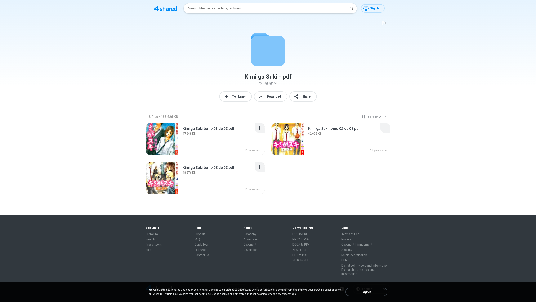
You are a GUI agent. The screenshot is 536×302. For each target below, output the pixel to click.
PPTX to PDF (300, 239)
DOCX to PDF (300, 244)
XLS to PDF (299, 249)
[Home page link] (165, 8)
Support (200, 234)
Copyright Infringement (356, 244)
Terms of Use (350, 234)
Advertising (251, 239)
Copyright (250, 244)
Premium (152, 234)
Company (250, 234)
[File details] (162, 139)
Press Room (154, 244)
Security (346, 249)
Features (200, 249)
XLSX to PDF (300, 260)
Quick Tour (202, 244)
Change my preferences (282, 294)
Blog (148, 249)
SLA (344, 260)
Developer (250, 249)
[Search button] (352, 8)
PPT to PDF (299, 255)
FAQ (197, 239)
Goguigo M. (270, 83)
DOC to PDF (300, 234)
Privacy (346, 239)
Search (150, 239)
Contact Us (202, 255)
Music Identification (354, 255)
